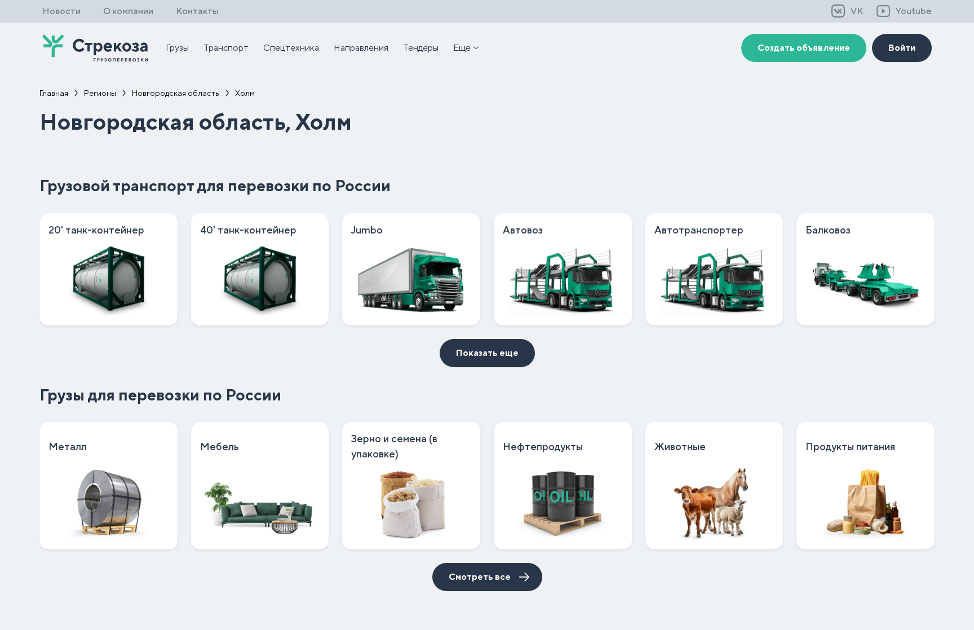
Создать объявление (804, 47)
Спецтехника (291, 47)
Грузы (177, 47)
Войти (901, 47)
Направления (361, 47)
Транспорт (226, 47)
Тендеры (421, 47)
